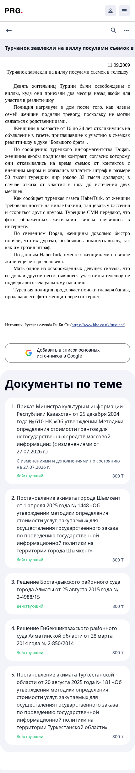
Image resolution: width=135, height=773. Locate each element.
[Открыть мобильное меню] (124, 10)
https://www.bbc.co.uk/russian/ (98, 324)
